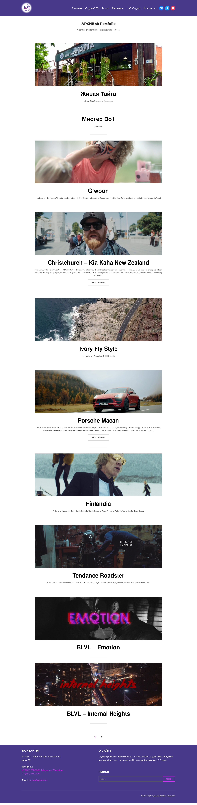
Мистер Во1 (98, 119)
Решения (117, 8)
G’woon (98, 190)
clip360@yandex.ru (38, 780)
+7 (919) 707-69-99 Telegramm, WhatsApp (42, 770)
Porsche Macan (98, 420)
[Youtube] (173, 8)
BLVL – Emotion (98, 647)
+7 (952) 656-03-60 (31, 773)
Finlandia (98, 503)
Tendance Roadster (98, 575)
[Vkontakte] (161, 8)
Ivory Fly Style (98, 348)
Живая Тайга (98, 93)
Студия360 (91, 8)
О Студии (135, 8)
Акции (105, 8)
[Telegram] (167, 8)
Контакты (149, 8)
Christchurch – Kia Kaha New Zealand (98, 262)
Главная (77, 8)
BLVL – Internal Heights (98, 713)
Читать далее (100, 282)
